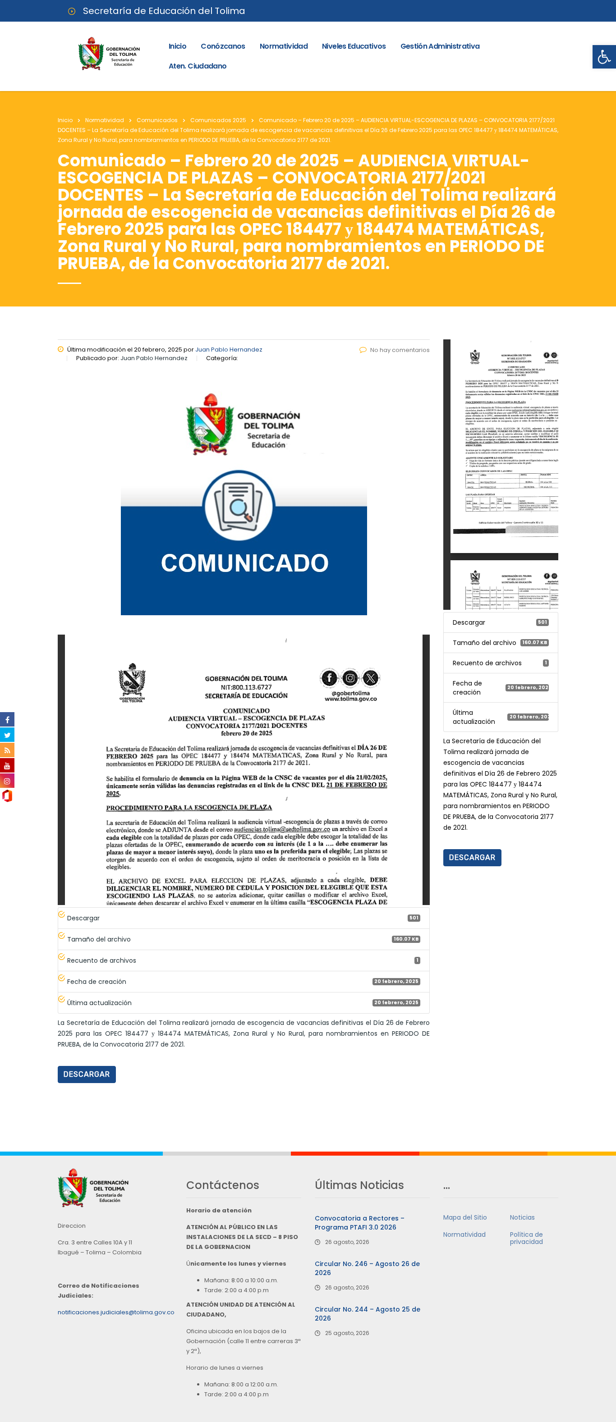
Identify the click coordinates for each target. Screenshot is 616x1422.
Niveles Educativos (354, 46)
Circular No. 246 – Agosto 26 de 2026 (367, 1268)
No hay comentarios (400, 350)
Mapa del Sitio (465, 1217)
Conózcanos (223, 46)
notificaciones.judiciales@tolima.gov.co (116, 1312)
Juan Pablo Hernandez (228, 349)
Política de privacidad (526, 1238)
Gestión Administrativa (440, 46)
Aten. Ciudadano (197, 66)
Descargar (87, 1074)
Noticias (522, 1217)
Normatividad (284, 46)
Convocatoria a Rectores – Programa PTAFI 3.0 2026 (360, 1223)
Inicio (177, 46)
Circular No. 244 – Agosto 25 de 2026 (367, 1314)
